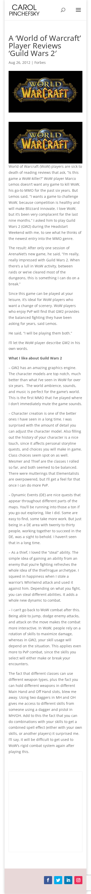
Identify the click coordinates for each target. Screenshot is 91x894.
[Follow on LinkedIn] (68, 880)
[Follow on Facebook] (48, 880)
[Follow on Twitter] (58, 880)
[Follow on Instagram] (78, 880)
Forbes (40, 62)
